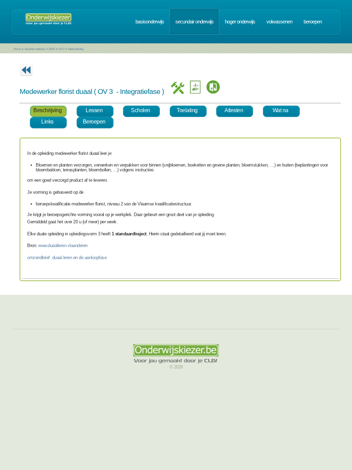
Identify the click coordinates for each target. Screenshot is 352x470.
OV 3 (61, 49)
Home (17, 49)
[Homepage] (48, 22)
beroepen (313, 21)
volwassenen (279, 21)
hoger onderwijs (240, 21)
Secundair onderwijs (34, 49)
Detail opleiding (75, 49)
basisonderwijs (149, 21)
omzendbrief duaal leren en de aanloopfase (67, 257)
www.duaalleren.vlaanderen (63, 245)
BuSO (52, 49)
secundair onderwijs (194, 21)
